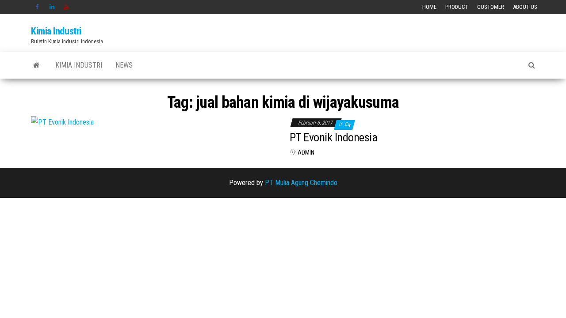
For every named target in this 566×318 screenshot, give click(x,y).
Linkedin (52, 7)
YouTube (66, 7)
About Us (525, 7)
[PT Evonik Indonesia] (62, 122)
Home (429, 7)
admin (306, 152)
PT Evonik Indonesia (333, 137)
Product (456, 7)
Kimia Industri (56, 31)
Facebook (38, 7)
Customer (490, 7)
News (124, 65)
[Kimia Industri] (36, 65)
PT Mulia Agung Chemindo (301, 182)
